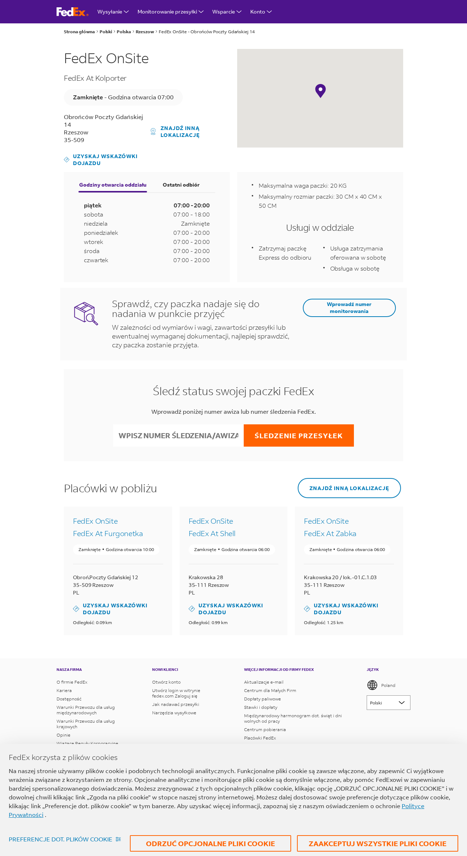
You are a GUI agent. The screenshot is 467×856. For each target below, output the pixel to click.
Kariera (64, 690)
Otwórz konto (166, 682)
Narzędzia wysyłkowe (174, 712)
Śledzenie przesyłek (299, 435)
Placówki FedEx (260, 738)
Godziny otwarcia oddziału (112, 184)
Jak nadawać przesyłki (175, 704)
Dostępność (69, 699)
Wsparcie (223, 11)
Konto (257, 11)
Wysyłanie (109, 11)
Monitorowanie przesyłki (167, 11)
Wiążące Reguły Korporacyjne (87, 743)
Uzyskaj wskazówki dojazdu (101, 160)
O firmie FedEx (72, 682)
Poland (388, 685)
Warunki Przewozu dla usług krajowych (86, 723)
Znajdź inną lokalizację (180, 131)
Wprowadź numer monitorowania (349, 307)
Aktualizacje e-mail (263, 682)
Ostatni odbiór (181, 184)
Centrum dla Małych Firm (270, 690)
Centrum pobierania (265, 729)
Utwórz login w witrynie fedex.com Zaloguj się (176, 693)
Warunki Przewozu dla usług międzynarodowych (86, 709)
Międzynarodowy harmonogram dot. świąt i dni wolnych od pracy (293, 718)
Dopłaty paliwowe (262, 699)
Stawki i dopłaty (260, 707)
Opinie (63, 735)
